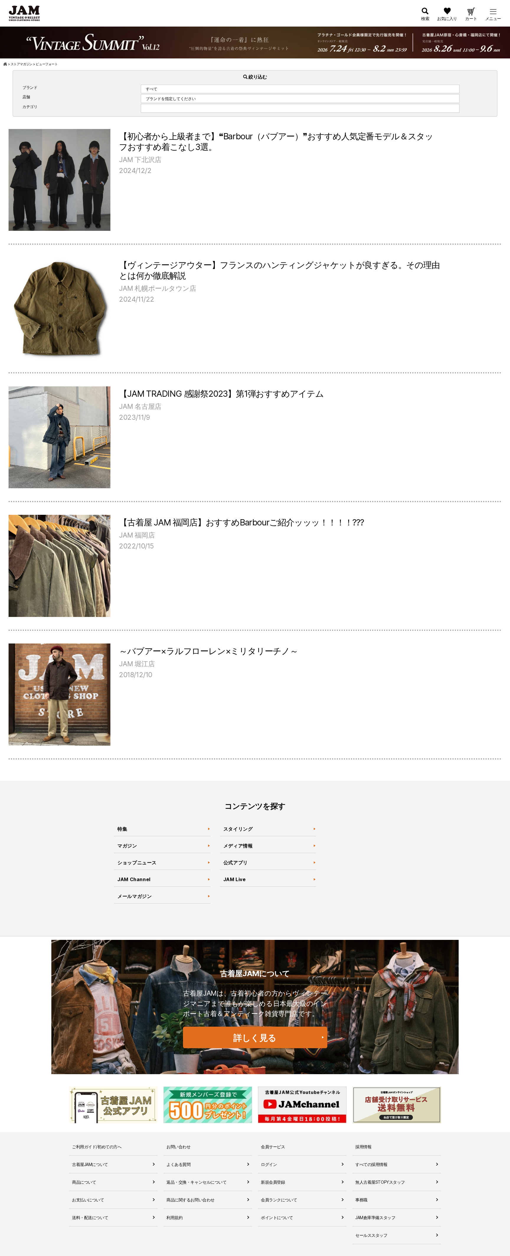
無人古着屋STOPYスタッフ (380, 1182)
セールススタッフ (371, 1235)
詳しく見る (255, 1038)
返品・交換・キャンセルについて (196, 1182)
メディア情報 (238, 846)
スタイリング (238, 829)
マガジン (127, 846)
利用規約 (174, 1217)
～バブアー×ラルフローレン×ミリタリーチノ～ (208, 651)
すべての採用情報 (371, 1164)
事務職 (361, 1199)
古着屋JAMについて (90, 1164)
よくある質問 (178, 1164)
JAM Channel (134, 879)
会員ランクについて (279, 1199)
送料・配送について (90, 1217)
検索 (425, 18)
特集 (122, 829)
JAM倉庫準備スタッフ (375, 1217)
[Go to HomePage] (5, 64)
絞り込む (257, 77)
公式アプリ (235, 862)
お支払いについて (88, 1199)
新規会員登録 (273, 1182)
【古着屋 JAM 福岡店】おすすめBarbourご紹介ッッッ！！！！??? (241, 522)
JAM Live (234, 879)
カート (471, 18)
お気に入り (447, 18)
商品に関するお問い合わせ (190, 1199)
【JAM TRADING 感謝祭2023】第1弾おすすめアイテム (221, 393)
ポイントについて (277, 1217)
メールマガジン (134, 896)
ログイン (269, 1164)
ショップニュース (137, 862)
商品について (84, 1182)
